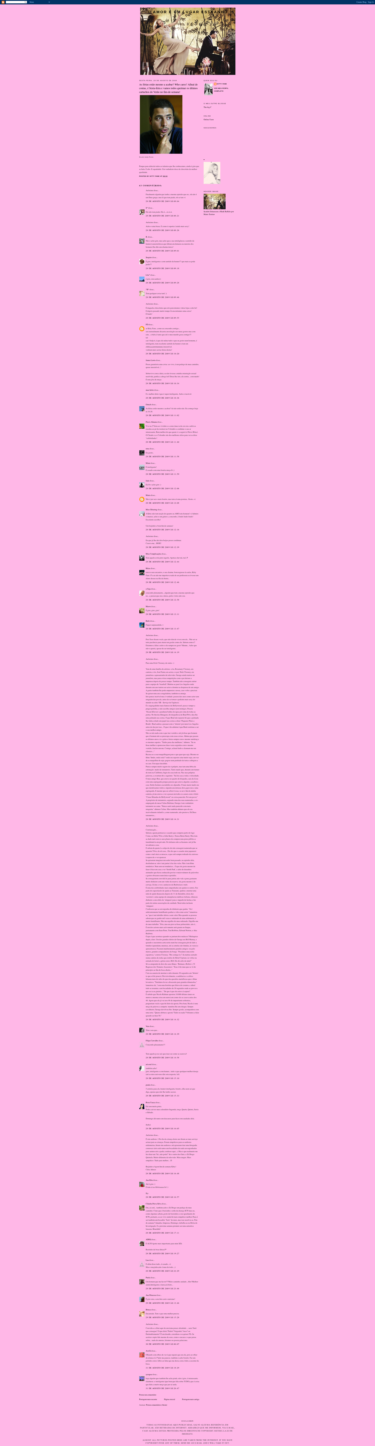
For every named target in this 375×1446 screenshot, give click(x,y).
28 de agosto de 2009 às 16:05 (162, 1128)
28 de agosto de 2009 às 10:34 (162, 383)
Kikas (148, 568)
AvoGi (148, 1350)
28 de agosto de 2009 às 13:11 (162, 614)
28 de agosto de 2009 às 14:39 (162, 1034)
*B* (147, 289)
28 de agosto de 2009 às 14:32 (162, 1019)
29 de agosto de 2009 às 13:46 (162, 1303)
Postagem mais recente (148, 1399)
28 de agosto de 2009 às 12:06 (162, 488)
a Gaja (148, 588)
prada (148, 1084)
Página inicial (169, 1399)
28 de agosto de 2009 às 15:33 (162, 1095)
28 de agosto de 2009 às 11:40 (162, 442)
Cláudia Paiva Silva (154, 1203)
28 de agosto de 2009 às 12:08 (162, 503)
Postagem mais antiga (190, 1399)
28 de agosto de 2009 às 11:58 (162, 456)
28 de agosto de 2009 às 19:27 (162, 1253)
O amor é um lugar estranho (188, 12)
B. (147, 236)
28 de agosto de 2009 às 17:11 (162, 1232)
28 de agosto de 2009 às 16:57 (162, 1197)
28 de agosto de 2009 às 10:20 (162, 353)
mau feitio (150, 390)
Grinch (148, 404)
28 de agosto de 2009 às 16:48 (162, 1173)
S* (147, 207)
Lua (147, 1260)
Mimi (148, 463)
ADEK (148, 1239)
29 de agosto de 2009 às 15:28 (162, 1317)
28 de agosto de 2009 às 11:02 (162, 415)
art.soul (149, 1064)
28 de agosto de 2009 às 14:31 (162, 819)
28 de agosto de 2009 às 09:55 (162, 318)
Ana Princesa (151, 1295)
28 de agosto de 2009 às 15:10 (162, 1078)
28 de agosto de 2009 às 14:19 (162, 652)
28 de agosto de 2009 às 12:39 (162, 547)
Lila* (148, 275)
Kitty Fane (222, 84)
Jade (147, 480)
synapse (149, 1374)
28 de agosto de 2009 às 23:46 (162, 1288)
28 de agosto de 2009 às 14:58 (162, 1057)
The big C (208, 107)
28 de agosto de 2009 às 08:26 (162, 230)
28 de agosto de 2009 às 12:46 (162, 582)
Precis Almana (151, 422)
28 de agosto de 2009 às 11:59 (162, 474)
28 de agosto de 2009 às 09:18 (162, 268)
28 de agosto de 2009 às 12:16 (162, 529)
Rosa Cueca (150, 1102)
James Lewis (151, 360)
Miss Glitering (151, 509)
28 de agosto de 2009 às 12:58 (162, 599)
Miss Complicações (153, 553)
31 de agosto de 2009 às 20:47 (162, 1388)
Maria (148, 495)
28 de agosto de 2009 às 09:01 (162, 250)
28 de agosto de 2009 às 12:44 (162, 561)
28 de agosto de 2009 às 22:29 (162, 1271)
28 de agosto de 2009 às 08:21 (162, 215)
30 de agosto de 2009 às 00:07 (162, 1344)
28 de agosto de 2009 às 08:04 (162, 201)
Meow (148, 606)
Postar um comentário (147, 1394)
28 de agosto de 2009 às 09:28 (162, 282)
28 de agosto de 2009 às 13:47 (162, 628)
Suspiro (149, 257)
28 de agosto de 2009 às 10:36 (162, 398)
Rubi (148, 621)
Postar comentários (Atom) (156, 1405)
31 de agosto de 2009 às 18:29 (162, 1367)
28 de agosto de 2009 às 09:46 (162, 297)
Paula (148, 1277)
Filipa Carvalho (152, 1040)
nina (147, 448)
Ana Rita (149, 1180)
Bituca (148, 1309)
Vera (147, 1026)
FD (147, 324)
